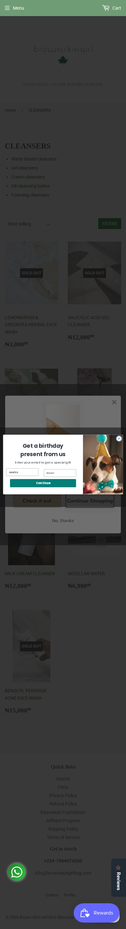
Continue (43, 483)
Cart (116, 8)
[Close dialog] (119, 438)
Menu (18, 8)
